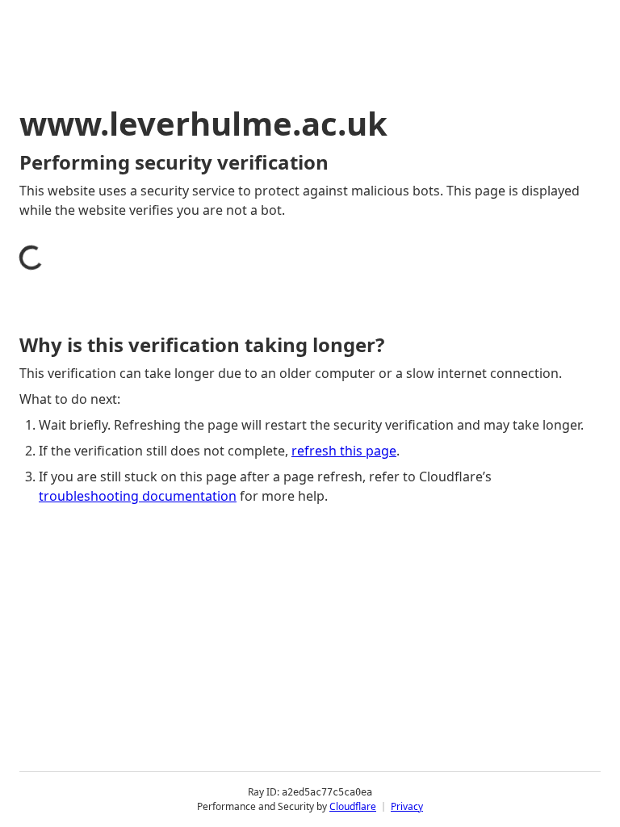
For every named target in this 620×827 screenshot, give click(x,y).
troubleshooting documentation (138, 496)
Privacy (407, 806)
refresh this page (343, 451)
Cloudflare (352, 806)
